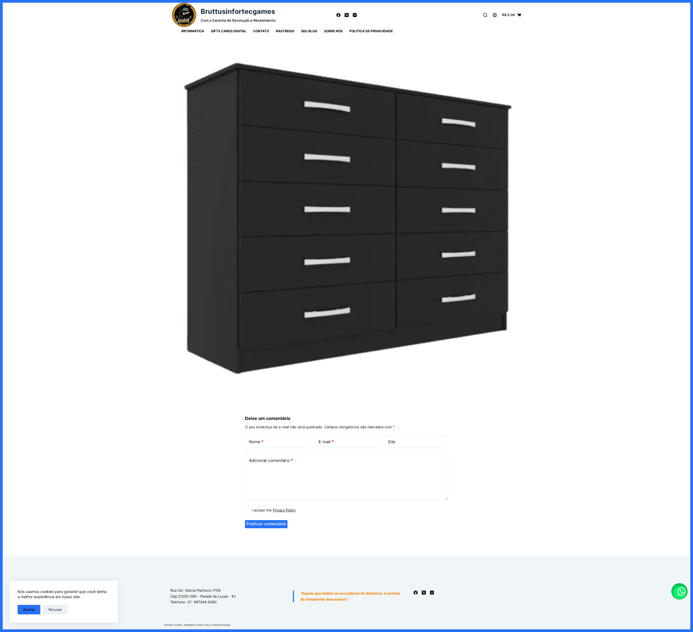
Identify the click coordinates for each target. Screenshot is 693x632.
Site (391, 441)
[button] (679, 591)
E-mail (326, 441)
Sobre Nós (333, 31)
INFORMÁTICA (192, 31)
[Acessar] (495, 15)
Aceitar (29, 609)
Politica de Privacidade (371, 31)
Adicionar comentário (271, 460)
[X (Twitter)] (347, 15)
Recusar (55, 609)
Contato (261, 31)
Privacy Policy (284, 510)
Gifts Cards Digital (228, 31)
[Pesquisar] (485, 15)
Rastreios (285, 31)
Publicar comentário (266, 523)
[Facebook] (338, 15)
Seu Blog (309, 31)
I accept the (274, 510)
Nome (256, 441)
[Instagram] (355, 15)
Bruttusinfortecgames (238, 11)
